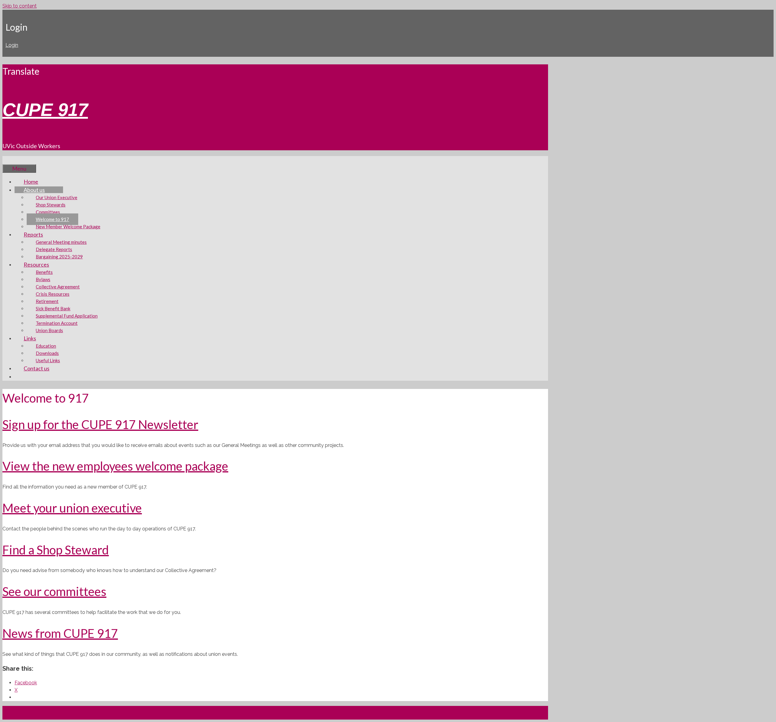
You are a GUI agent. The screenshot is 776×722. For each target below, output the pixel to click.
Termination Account (57, 323)
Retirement (47, 301)
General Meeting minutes (61, 242)
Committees (48, 212)
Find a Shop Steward (55, 550)
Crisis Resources (52, 294)
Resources (36, 264)
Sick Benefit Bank (53, 308)
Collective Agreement (58, 286)
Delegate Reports (54, 249)
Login (11, 45)
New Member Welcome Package (68, 226)
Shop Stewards (50, 204)
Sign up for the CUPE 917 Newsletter (100, 424)
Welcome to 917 (52, 219)
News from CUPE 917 (60, 633)
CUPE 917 (45, 110)
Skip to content (19, 6)
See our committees (54, 591)
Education (46, 346)
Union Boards (49, 330)
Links (30, 338)
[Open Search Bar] (11, 160)
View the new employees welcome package (115, 466)
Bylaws (43, 279)
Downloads (47, 353)
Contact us (36, 368)
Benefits (44, 272)
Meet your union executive (72, 508)
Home (31, 181)
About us (34, 189)
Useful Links (48, 360)
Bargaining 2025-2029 (59, 256)
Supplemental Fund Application (67, 315)
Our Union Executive (56, 197)
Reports (33, 234)
